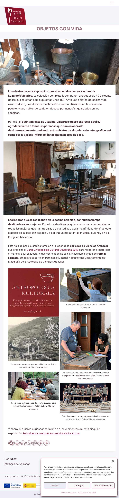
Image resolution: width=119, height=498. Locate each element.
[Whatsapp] (29, 443)
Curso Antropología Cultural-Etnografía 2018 (52, 249)
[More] (46, 443)
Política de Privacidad (87, 492)
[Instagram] (35, 443)
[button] (113, 461)
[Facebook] (11, 443)
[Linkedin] (23, 443)
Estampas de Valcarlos (16, 461)
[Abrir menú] (112, 3)
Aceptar (55, 485)
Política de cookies (68, 492)
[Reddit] (17, 443)
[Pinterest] (41, 443)
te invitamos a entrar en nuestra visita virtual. (51, 433)
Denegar (79, 485)
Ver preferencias (103, 485)
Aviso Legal (11, 476)
